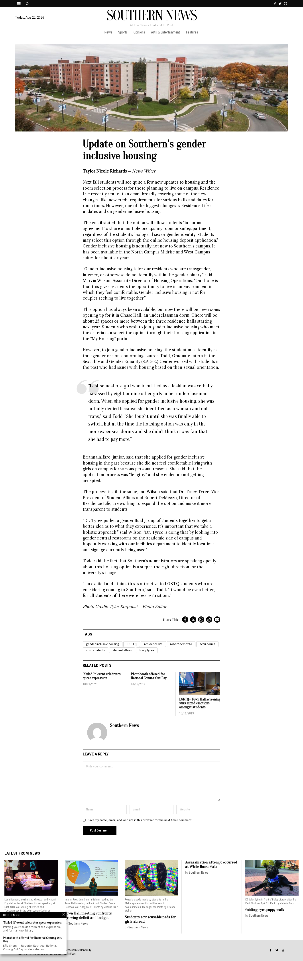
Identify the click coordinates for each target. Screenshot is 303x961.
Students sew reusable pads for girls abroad (150, 919)
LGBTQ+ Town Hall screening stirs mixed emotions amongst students (199, 703)
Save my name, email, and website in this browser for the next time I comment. (140, 820)
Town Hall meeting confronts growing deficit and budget (88, 915)
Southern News (124, 725)
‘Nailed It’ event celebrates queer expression (102, 676)
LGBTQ (132, 644)
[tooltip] (274, 3)
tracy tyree (146, 650)
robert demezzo (181, 644)
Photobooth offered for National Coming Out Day (149, 676)
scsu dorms (207, 644)
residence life (153, 644)
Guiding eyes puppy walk (264, 910)
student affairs (122, 650)
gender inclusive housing (102, 644)
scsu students (95, 650)
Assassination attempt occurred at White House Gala (211, 864)
